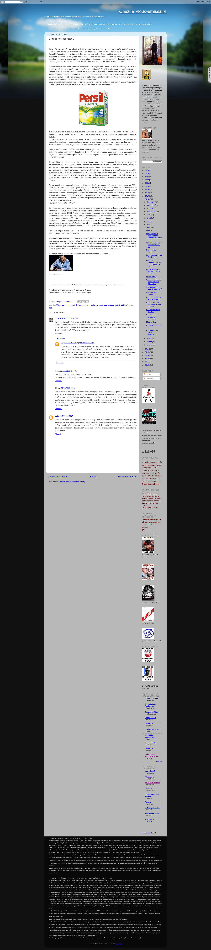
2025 (147, 173)
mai (148, 224)
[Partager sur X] (83, 301)
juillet (149, 218)
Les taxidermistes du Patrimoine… (154, 256)
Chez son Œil (150, 718)
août (149, 215)
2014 (147, 352)
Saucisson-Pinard (152, 712)
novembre (151, 205)
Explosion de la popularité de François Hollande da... (154, 237)
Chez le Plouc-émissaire (143, 11)
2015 (147, 349)
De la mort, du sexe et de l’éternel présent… (153, 282)
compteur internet (149, 833)
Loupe (210, 80)
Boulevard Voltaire (152, 783)
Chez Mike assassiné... (150, 736)
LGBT (123, 305)
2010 (147, 365)
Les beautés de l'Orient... (152, 251)
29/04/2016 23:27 (66, 416)
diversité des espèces (105, 305)
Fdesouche (149, 777)
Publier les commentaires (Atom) (72, 482)
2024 (147, 177)
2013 (147, 355)
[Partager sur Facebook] (85, 301)
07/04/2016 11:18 (68, 388)
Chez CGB (149, 749)
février (149, 342)
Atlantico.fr (149, 819)
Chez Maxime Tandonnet (150, 705)
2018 (147, 193)
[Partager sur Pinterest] (88, 301)
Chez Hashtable (151, 698)
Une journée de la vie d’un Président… (153, 332)
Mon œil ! (149, 230)
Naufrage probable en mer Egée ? (153, 298)
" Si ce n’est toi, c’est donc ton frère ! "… (154, 245)
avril (148, 228)
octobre (150, 208)
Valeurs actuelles (152, 813)
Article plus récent (58, 476)
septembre (151, 212)
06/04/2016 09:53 (72, 318)
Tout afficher (158, 761)
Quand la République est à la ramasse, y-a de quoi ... (153, 263)
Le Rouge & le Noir (152, 808)
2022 (147, 180)
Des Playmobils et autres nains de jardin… (153, 271)
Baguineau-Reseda (69, 343)
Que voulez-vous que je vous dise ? (154, 288)
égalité (117, 305)
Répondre (58, 333)
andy (57, 416)
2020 (147, 186)
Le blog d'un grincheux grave (151, 755)
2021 (147, 183)
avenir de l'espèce (77, 305)
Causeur (148, 788)
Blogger (119, 944)
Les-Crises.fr (150, 771)
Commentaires (151, 378)
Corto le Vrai (60, 318)
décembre (151, 202)
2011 (147, 362)
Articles (148, 374)
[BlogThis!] (81, 301)
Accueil (92, 476)
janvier (149, 345)
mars (149, 338)
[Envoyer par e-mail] (78, 301)
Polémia (148, 802)
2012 (147, 359)
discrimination (90, 305)
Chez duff (149, 724)
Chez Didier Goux (152, 729)
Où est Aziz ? (151, 277)
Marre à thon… (152, 322)
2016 (147, 199)
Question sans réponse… (151, 293)
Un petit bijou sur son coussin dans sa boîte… (154, 304)
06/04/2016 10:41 (87, 343)
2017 (147, 196)
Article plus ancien (127, 476)
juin (148, 221)
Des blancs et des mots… (153, 311)
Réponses (61, 338)
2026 (147, 170)
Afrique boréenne (62, 305)
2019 (147, 189)
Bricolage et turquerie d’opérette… (152, 317)
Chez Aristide (150, 743)
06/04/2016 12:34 (70, 371)
